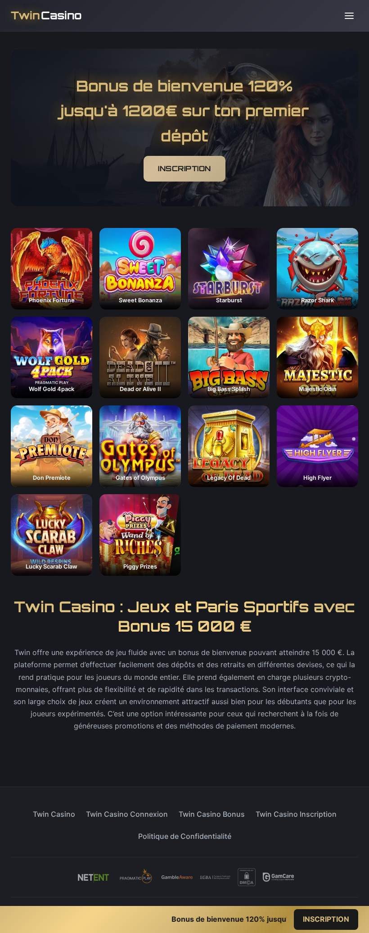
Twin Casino (54, 814)
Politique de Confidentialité (184, 836)
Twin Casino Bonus (212, 814)
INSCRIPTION (184, 168)
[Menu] (349, 16)
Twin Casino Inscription (296, 814)
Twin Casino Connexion (127, 814)
